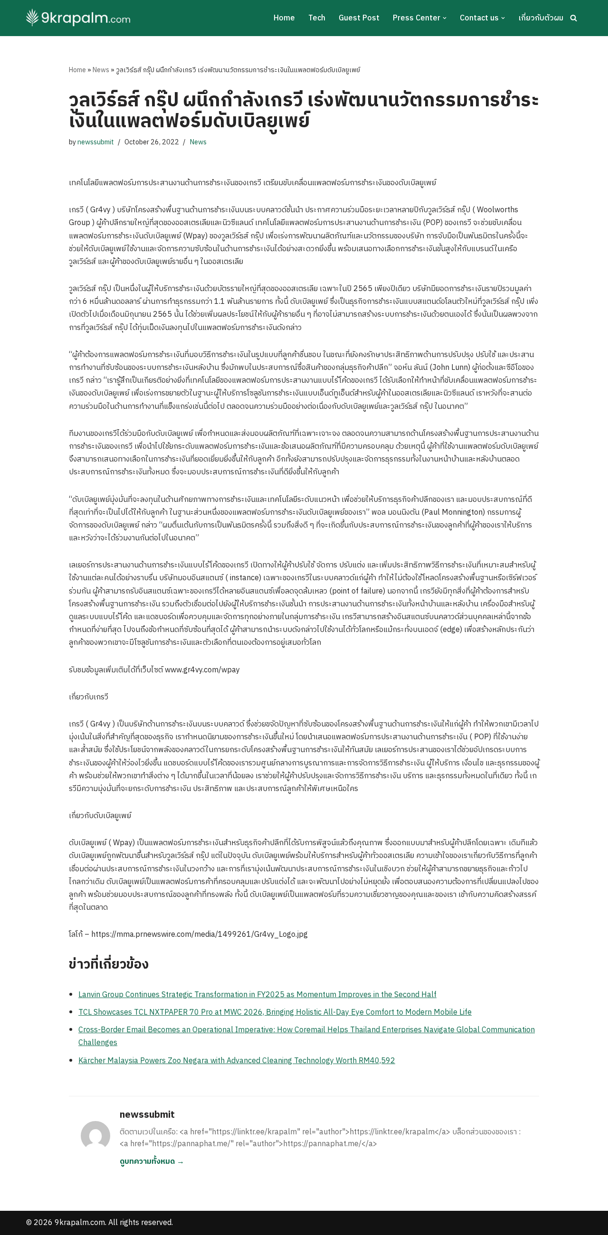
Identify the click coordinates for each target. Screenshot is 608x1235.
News (101, 70)
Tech (316, 18)
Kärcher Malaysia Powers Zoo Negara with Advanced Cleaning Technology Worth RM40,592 (236, 1061)
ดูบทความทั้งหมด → (152, 1161)
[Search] (573, 17)
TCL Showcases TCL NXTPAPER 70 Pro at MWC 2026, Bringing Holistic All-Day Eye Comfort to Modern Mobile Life (275, 1012)
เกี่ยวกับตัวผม (540, 18)
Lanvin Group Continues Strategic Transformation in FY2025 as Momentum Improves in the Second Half (257, 995)
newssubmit (95, 142)
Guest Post (359, 18)
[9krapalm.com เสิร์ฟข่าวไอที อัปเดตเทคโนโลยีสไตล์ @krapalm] (79, 18)
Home (284, 18)
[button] (444, 18)
